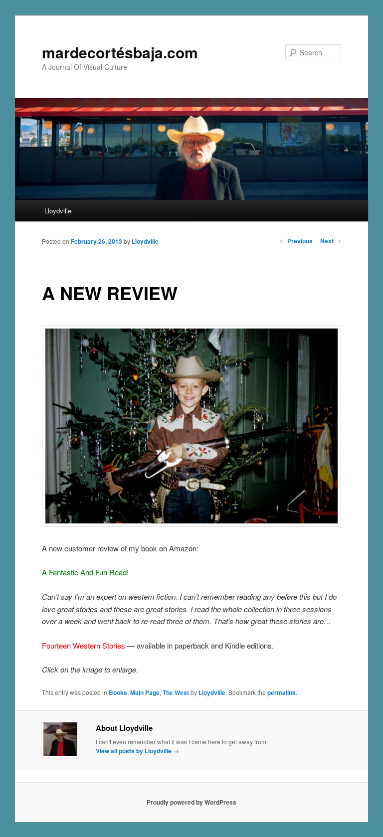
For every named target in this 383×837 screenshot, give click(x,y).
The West (176, 692)
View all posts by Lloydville (137, 750)
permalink (281, 692)
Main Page (145, 692)
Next (330, 240)
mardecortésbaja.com (120, 52)
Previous (296, 240)
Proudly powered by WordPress (191, 802)
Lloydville (57, 210)
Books (118, 692)
